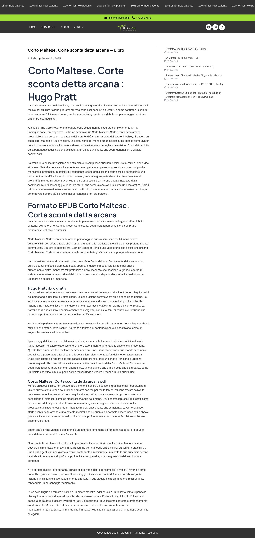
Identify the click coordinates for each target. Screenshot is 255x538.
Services (47, 27)
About (65, 27)
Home (32, 27)
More (77, 27)
